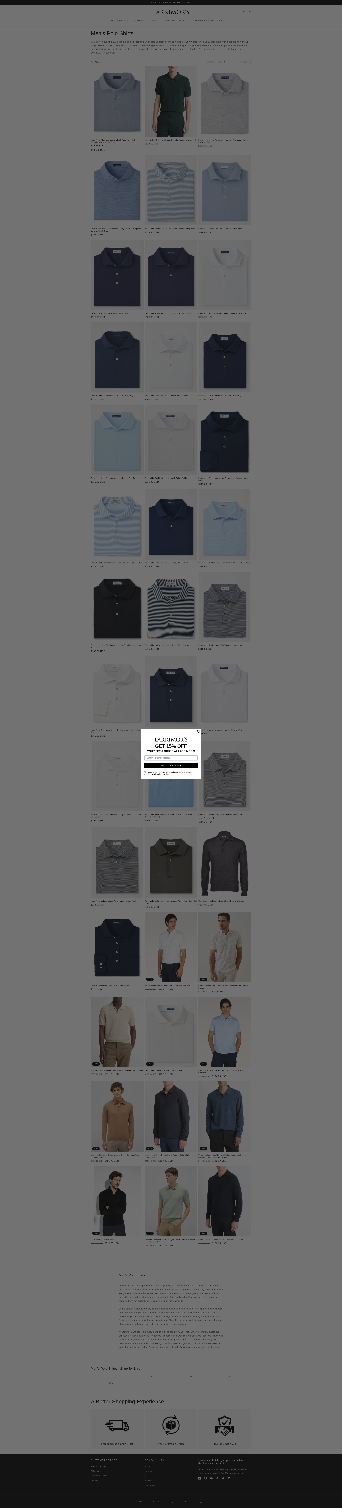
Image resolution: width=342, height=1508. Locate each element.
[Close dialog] (198, 731)
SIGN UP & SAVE (171, 766)
